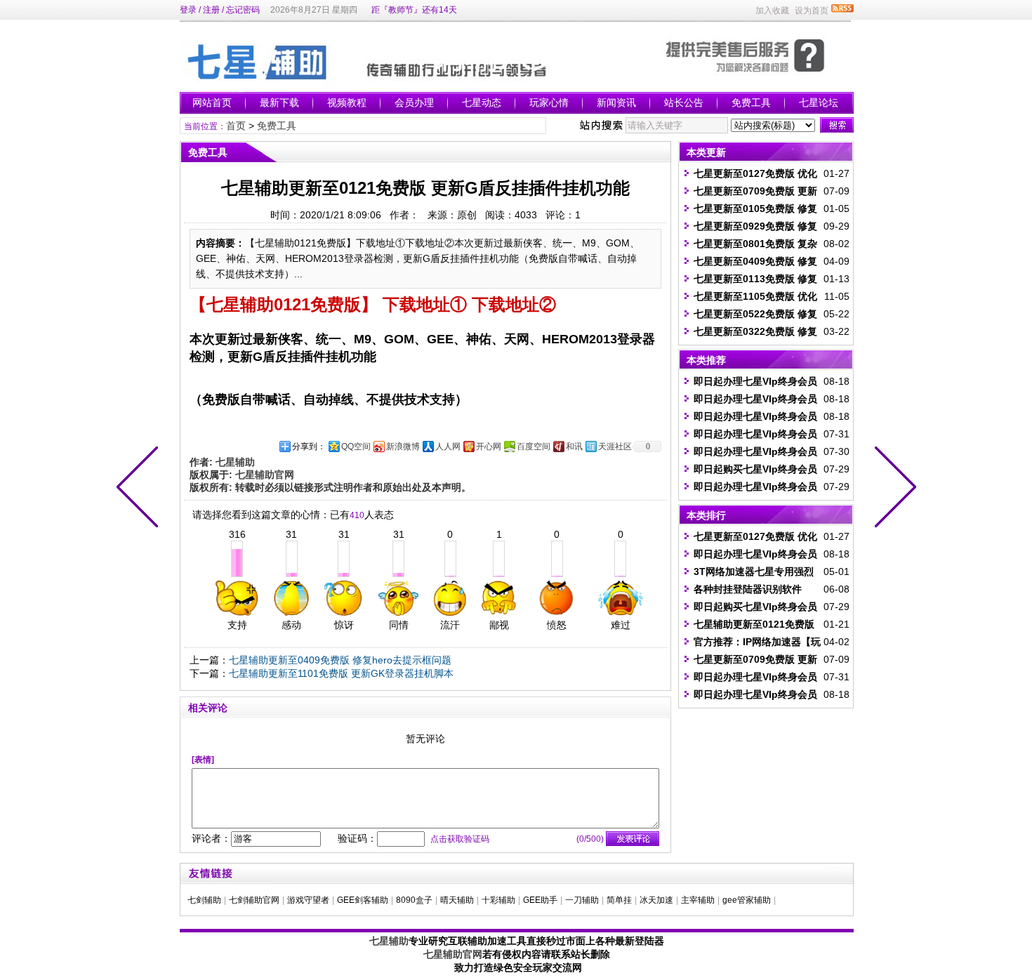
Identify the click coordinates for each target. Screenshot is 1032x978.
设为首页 (811, 10)
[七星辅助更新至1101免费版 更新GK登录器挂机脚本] (140, 489)
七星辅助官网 (452, 954)
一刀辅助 (582, 900)
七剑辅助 (204, 900)
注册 (211, 10)
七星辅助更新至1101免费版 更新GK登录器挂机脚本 (341, 673)
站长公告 (683, 102)
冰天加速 (656, 900)
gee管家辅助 (746, 900)
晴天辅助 (457, 900)
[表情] (203, 760)
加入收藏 (772, 10)
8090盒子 (414, 900)
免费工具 (751, 102)
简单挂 (619, 900)
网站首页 (212, 102)
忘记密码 (243, 10)
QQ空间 (356, 446)
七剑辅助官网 (254, 900)
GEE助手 (540, 900)
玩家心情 (549, 102)
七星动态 (481, 102)
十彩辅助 (498, 900)
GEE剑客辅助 (362, 900)
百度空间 (533, 446)
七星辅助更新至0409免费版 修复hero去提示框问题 (340, 660)
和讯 (574, 446)
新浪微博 (403, 446)
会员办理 (414, 102)
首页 (236, 125)
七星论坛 (818, 102)
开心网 (488, 446)
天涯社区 (615, 446)
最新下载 (279, 102)
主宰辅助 (698, 900)
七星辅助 (389, 940)
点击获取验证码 (459, 839)
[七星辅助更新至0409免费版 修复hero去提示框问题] (892, 489)
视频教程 (346, 102)
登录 (188, 10)
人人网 (448, 446)
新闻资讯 (616, 102)
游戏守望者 (308, 900)
